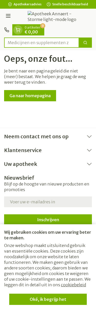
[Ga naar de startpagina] (53, 16)
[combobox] (41, 43)
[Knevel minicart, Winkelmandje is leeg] (18, 29)
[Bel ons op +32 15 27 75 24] (6, 29)
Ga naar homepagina (30, 95)
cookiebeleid (73, 284)
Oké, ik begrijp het (48, 299)
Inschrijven (48, 219)
